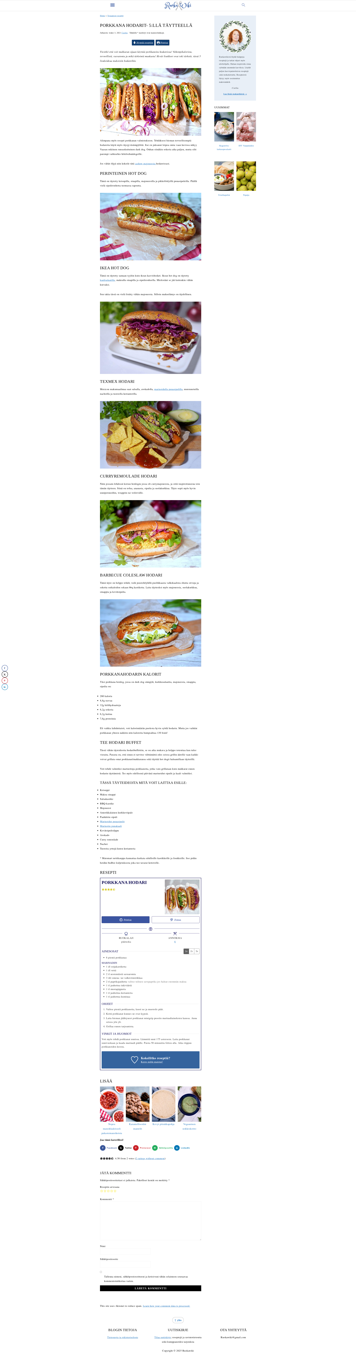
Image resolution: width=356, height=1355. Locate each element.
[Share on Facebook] (5, 668)
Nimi (102, 1246)
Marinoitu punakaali (111, 826)
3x (197, 951)
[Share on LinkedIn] (5, 687)
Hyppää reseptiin (144, 42)
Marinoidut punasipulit (112, 821)
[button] (103, 889)
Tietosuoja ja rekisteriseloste (122, 1337)
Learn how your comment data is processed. (166, 1305)
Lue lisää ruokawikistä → (235, 93)
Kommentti (107, 1199)
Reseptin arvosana (109, 1186)
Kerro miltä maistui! (152, 1061)
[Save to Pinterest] (5, 681)
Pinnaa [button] (177, 919)
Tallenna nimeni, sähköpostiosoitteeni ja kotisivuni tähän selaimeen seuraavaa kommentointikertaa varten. (146, 1279)
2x (191, 951)
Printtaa (164, 42)
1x (186, 951)
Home (102, 15)
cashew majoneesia (145, 163)
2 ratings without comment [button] (150, 1158)
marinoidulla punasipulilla (168, 389)
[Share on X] (5, 674)
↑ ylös (178, 1320)
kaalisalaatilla (107, 280)
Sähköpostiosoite (109, 1259)
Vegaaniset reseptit (115, 15)
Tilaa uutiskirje (162, 1337)
